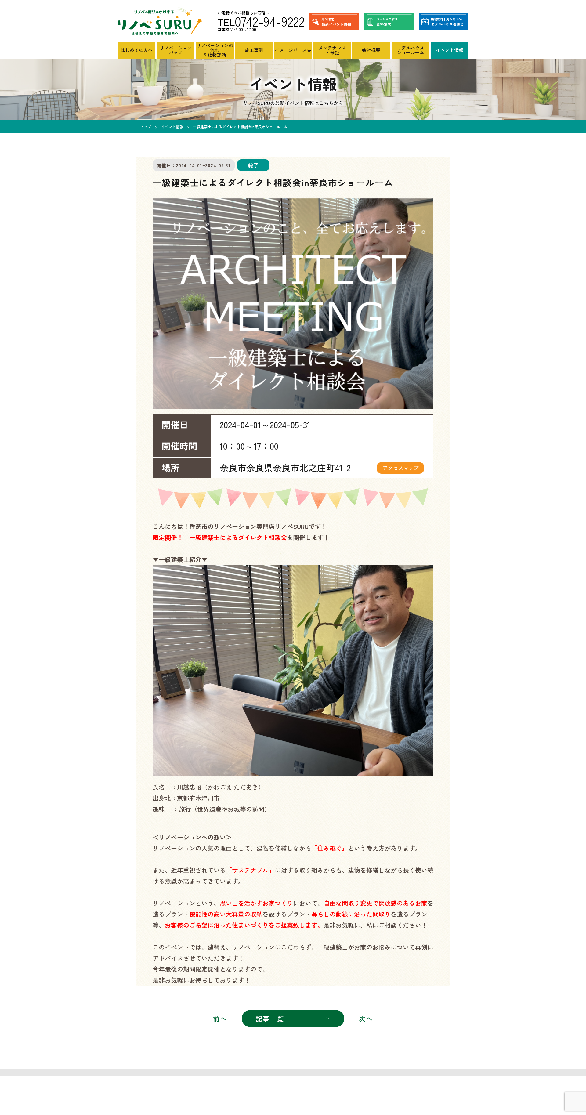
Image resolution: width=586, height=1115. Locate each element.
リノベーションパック (176, 50)
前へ (220, 1018)
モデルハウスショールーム (410, 50)
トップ (145, 126)
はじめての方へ (137, 50)
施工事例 (254, 50)
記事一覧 (270, 1018)
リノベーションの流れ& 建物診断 (215, 50)
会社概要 (371, 50)
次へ (366, 1018)
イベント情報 (449, 50)
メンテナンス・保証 (332, 50)
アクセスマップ (400, 468)
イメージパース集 (293, 50)
